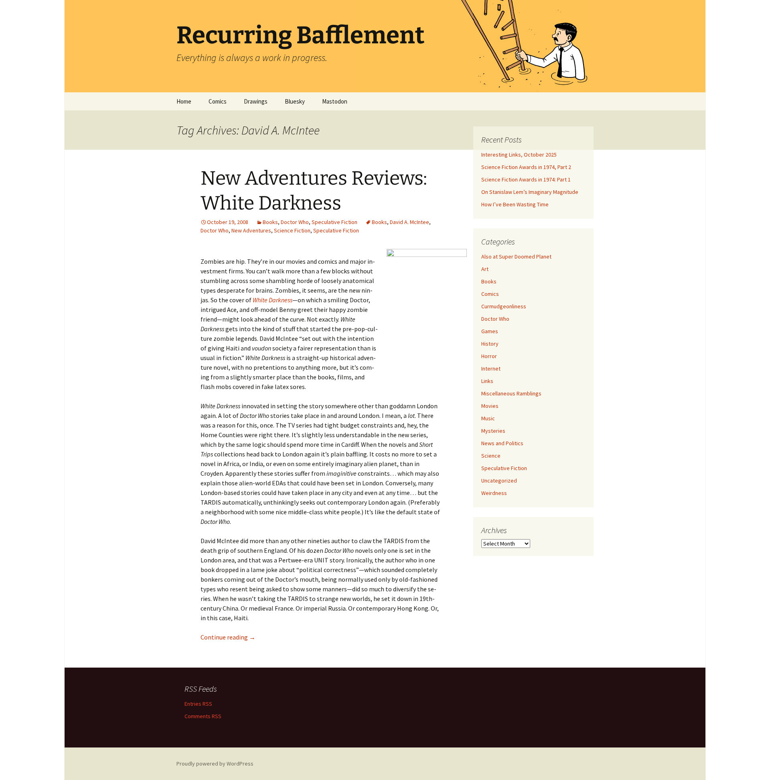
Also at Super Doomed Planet (516, 256)
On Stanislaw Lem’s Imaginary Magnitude (529, 192)
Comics (218, 101)
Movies (489, 405)
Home (183, 101)
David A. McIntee (409, 222)
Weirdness (494, 493)
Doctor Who (295, 222)
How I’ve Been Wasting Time (515, 204)
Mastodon (334, 101)
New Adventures (251, 230)
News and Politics (502, 443)
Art (484, 269)
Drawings (255, 101)
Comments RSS (202, 716)
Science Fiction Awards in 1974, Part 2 (526, 167)
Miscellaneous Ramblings (511, 393)
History (489, 343)
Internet (490, 368)
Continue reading (228, 637)
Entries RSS (198, 703)
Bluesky (295, 101)
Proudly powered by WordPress (214, 763)
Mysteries (493, 430)
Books (270, 222)
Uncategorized (499, 480)
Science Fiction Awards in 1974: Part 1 (526, 179)
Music (488, 418)
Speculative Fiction (334, 222)
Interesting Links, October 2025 (519, 154)
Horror (489, 356)
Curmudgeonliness (503, 306)
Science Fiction (292, 230)
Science (490, 455)
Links (487, 381)
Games (489, 331)
